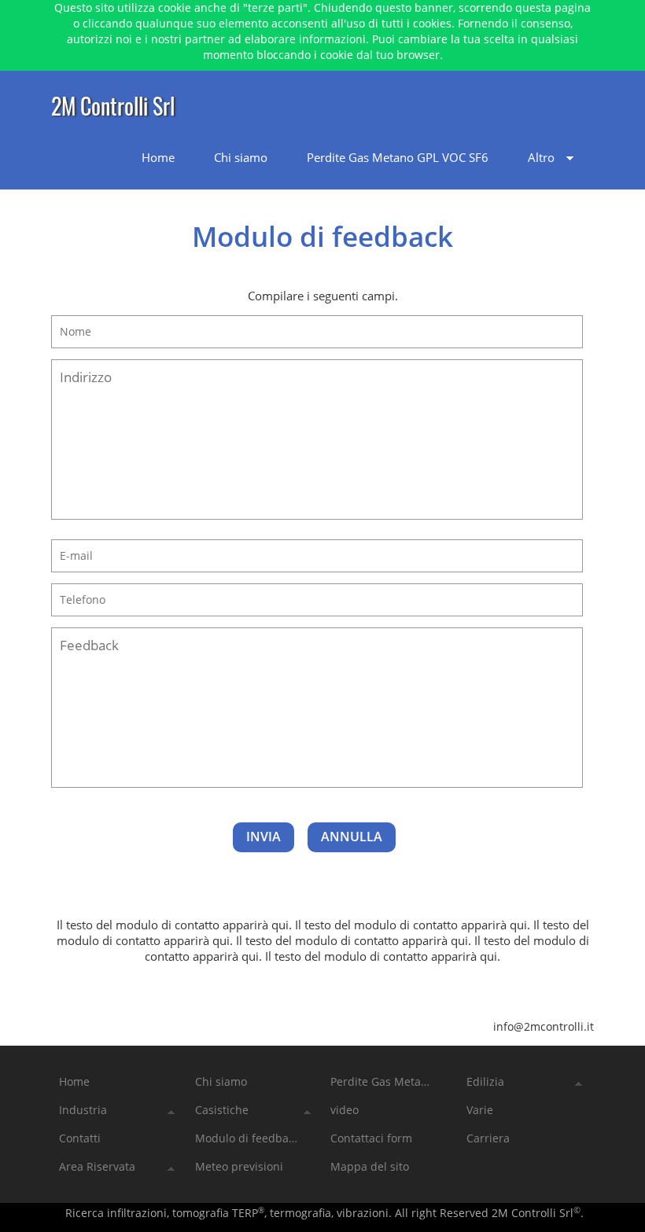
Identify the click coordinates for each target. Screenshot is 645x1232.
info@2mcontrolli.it (543, 1026)
